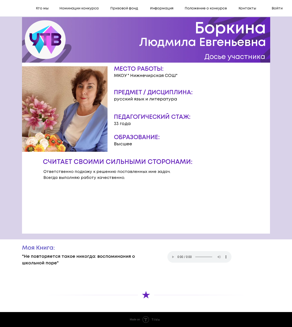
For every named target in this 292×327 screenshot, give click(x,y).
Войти (277, 8)
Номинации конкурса (79, 8)
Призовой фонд (124, 8)
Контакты (247, 8)
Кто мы (42, 8)
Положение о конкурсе (206, 8)
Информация (161, 8)
